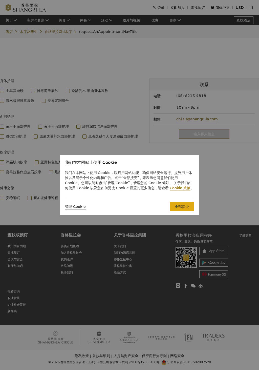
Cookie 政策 (180, 188)
